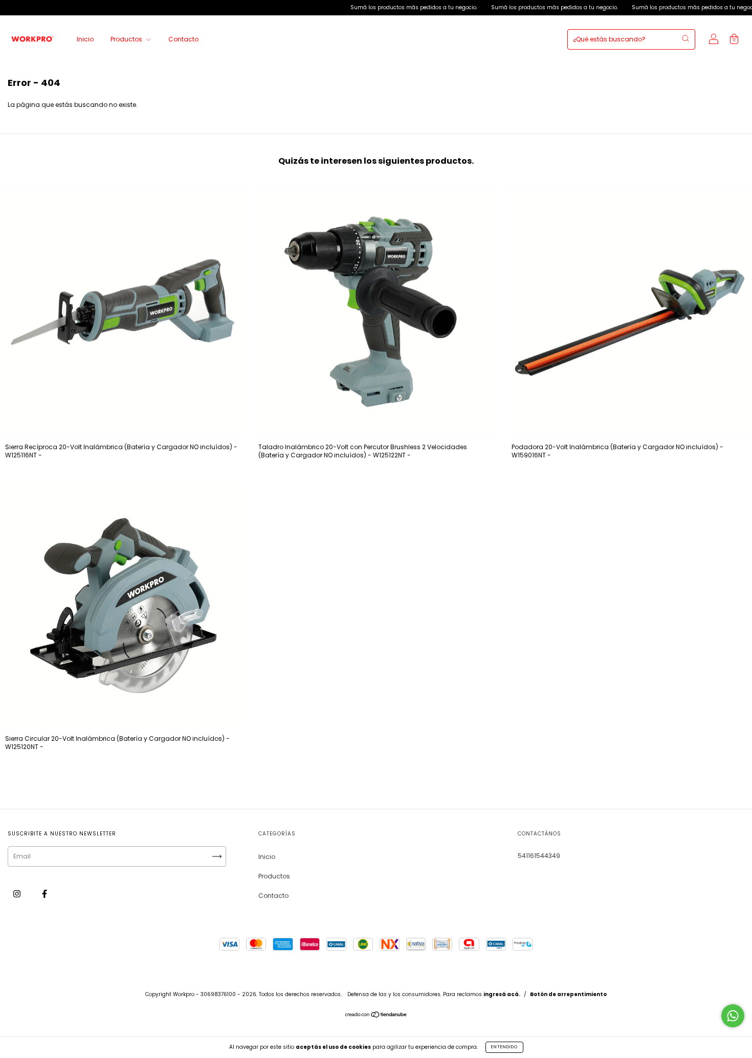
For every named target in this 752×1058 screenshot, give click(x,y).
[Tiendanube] (376, 1015)
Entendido (504, 1047)
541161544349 (539, 855)
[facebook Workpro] (44, 893)
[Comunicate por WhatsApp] (732, 1015)
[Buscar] (685, 38)
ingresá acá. (501, 994)
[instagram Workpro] (18, 893)
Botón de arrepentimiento (568, 994)
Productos (127, 39)
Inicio (85, 39)
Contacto (183, 39)
